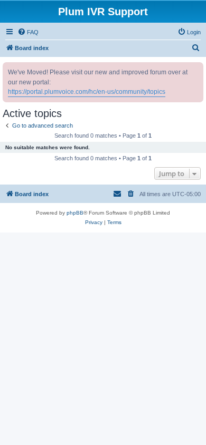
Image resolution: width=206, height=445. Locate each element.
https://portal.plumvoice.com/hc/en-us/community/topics (86, 91)
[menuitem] (28, 32)
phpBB (75, 213)
